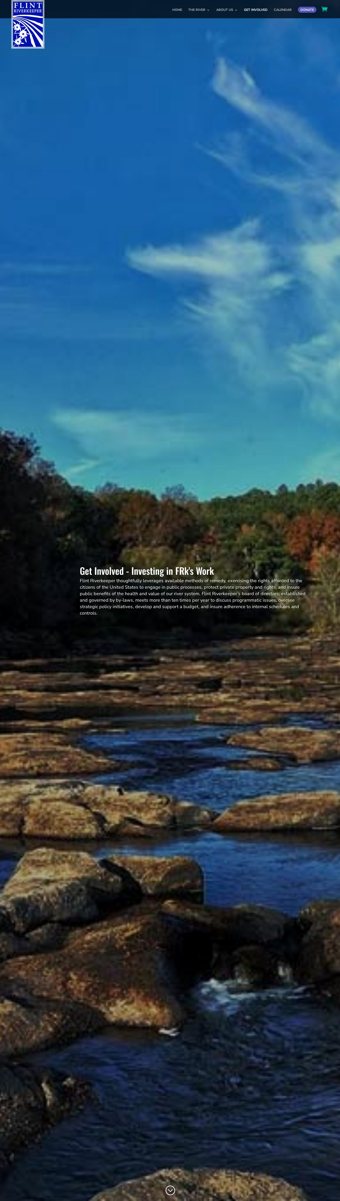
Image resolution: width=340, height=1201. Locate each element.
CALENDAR (283, 10)
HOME (177, 10)
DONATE (307, 10)
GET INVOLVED (256, 10)
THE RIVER (196, 10)
